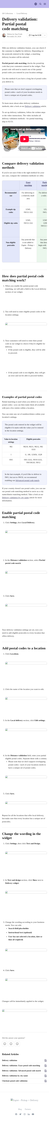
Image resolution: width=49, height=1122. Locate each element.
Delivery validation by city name (15, 498)
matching (28, 185)
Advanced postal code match (27, 480)
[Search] (40, 3)
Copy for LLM (36, 35)
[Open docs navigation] (45, 3)
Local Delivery (22, 13)
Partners (28, 1109)
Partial (45, 182)
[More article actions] (45, 35)
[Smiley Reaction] (17, 1043)
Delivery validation (33, 106)
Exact (28, 182)
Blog (20, 1109)
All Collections (7, 13)
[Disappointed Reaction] (4, 1043)
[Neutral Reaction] (11, 1043)
